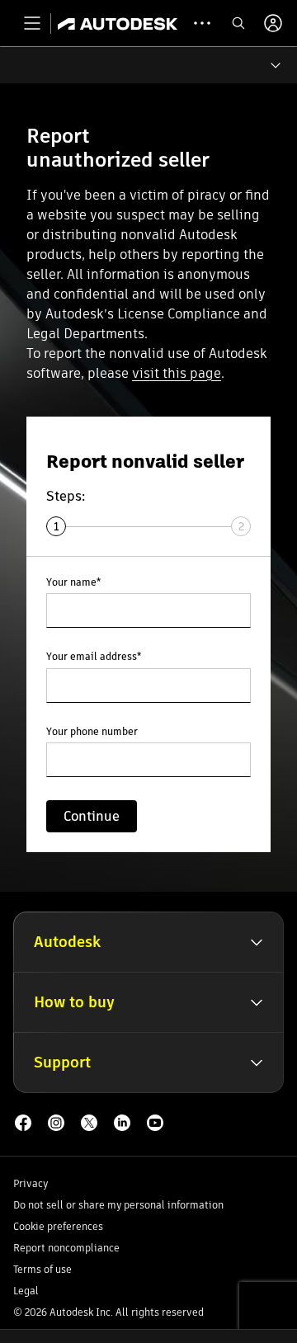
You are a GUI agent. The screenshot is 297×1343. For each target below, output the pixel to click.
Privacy (30, 1183)
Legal (26, 1291)
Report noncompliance (66, 1248)
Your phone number (92, 732)
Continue (92, 816)
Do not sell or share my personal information (118, 1205)
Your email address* (93, 657)
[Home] (117, 23)
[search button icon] (238, 23)
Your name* (73, 583)
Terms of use (42, 1269)
